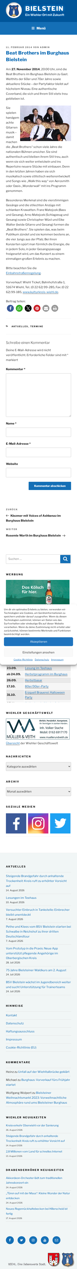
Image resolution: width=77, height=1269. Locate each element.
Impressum (57, 659)
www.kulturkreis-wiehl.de (40, 292)
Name (11, 423)
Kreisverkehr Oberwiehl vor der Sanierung (32, 1125)
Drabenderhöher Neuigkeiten (35, 1170)
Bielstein (44, 8)
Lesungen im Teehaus (21, 898)
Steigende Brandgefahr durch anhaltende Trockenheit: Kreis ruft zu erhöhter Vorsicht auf (36, 881)
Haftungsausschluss (20, 1031)
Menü (41, 28)
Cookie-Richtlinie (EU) (21, 1047)
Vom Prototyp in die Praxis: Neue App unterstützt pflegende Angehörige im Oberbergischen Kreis (32, 953)
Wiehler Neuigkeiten (26, 1117)
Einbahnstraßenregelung (23, 273)
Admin (45, 47)
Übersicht (13, 743)
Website (12, 464)
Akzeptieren (38, 641)
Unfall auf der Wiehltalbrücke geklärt (43, 1072)
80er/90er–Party (37, 686)
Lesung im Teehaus (38, 668)
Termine (36, 326)
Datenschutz (42, 659)
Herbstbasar (33, 680)
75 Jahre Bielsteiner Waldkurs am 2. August (36, 970)
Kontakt (11, 1015)
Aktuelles (19, 326)
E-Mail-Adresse (18, 443)
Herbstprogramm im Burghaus (46, 674)
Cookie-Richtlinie (23, 659)
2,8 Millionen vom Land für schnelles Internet (34, 1151)
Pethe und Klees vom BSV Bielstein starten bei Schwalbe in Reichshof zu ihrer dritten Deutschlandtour (38, 931)
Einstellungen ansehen (38, 652)
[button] (10, 308)
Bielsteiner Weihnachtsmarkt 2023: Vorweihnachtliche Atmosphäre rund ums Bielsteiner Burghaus (36, 1097)
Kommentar (15, 369)
